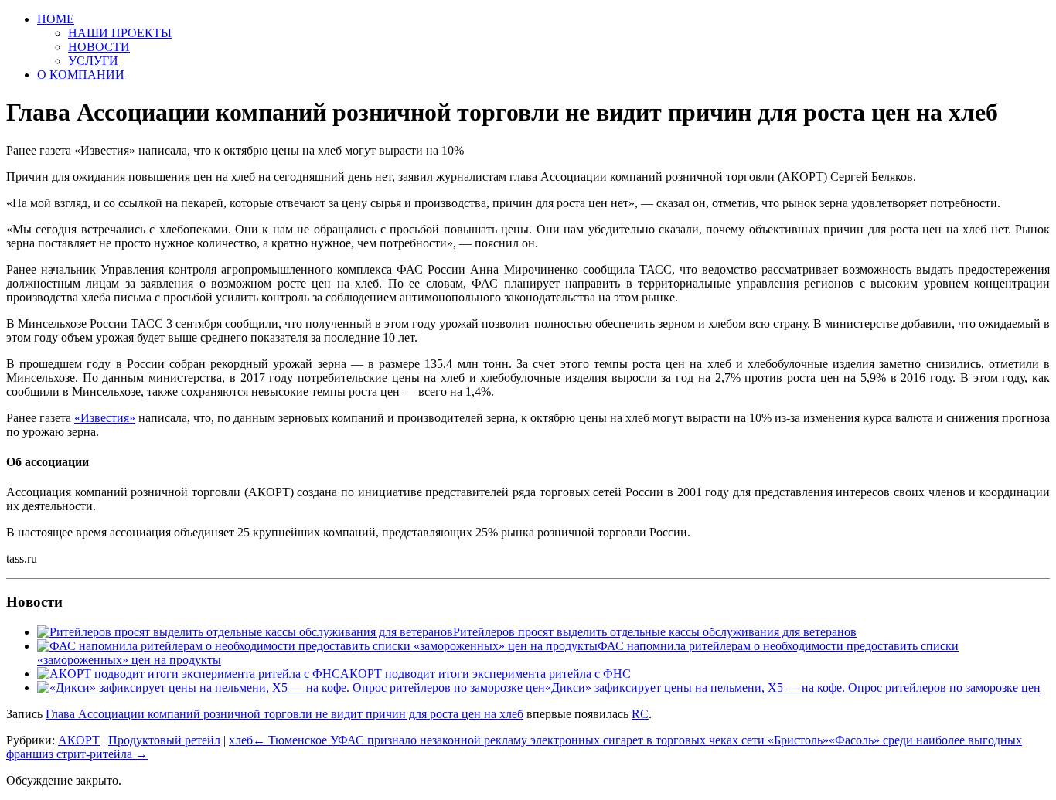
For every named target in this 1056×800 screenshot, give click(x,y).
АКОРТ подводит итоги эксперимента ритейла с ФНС (485, 673)
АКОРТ (79, 740)
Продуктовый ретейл (164, 740)
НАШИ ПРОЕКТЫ (120, 32)
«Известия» (104, 417)
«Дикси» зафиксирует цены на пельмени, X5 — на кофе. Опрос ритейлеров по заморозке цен (793, 687)
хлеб (241, 740)
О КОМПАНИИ (80, 74)
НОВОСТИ (99, 46)
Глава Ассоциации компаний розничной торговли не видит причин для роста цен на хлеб (284, 713)
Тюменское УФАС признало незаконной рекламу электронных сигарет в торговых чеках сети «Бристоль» (541, 740)
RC (640, 713)
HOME (55, 19)
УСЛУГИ (93, 60)
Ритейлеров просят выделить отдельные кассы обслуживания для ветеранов (655, 631)
